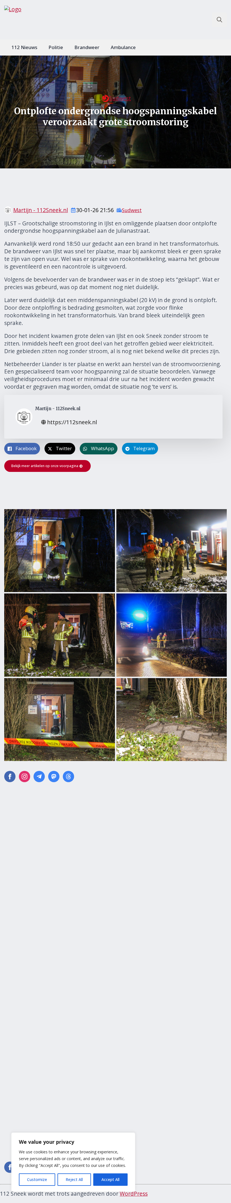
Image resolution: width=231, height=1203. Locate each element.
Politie (55, 47)
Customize (37, 1179)
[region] (73, 1162)
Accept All (110, 1179)
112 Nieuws (24, 47)
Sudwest (120, 98)
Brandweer (86, 47)
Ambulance (123, 47)
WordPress (134, 1193)
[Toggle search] (219, 19)
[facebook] (9, 776)
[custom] (39, 776)
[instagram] (24, 776)
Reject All (74, 1179)
